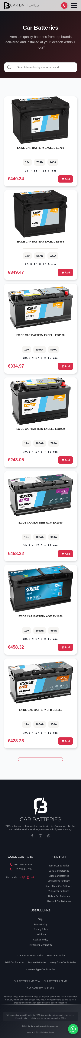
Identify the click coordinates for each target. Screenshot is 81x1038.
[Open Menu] (74, 5)
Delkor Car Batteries (59, 896)
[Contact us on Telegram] (32, 877)
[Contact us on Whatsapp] (28, 877)
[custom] (49, 836)
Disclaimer (40, 934)
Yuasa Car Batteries (58, 891)
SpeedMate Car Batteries (59, 886)
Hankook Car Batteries (59, 901)
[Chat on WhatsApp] (73, 1029)
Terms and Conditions (40, 944)
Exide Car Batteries (59, 875)
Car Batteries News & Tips (29, 955)
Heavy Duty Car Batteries (63, 962)
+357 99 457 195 (23, 869)
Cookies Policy (40, 939)
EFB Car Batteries (56, 955)
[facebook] (32, 836)
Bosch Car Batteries (58, 865)
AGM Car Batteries (14, 962)
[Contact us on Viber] (23, 877)
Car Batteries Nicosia (27, 981)
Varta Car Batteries (59, 870)
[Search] (9, 67)
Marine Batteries (37, 962)
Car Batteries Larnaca (40, 988)
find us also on (13, 877)
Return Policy (40, 924)
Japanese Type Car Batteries (40, 969)
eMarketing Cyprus (47, 1032)
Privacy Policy (41, 929)
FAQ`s (40, 919)
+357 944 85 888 (23, 864)
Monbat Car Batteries (59, 881)
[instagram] (40, 836)
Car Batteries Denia (55, 981)
